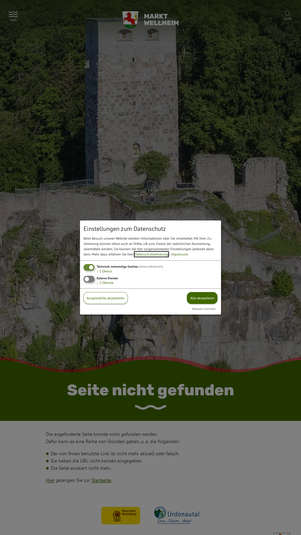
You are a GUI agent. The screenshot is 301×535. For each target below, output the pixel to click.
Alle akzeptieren (202, 298)
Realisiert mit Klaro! (204, 309)
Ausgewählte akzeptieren (105, 298)
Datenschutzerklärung (151, 254)
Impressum (179, 254)
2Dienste (105, 282)
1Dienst (104, 271)
